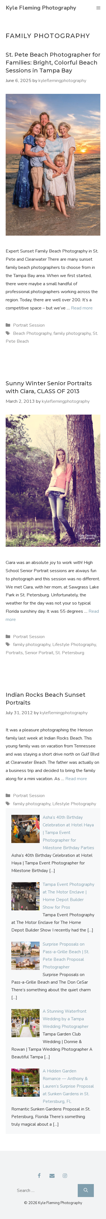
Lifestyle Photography (74, 644)
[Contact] (52, 1176)
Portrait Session (29, 325)
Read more (82, 308)
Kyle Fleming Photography (41, 8)
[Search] (86, 1190)
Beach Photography (32, 333)
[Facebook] (39, 1176)
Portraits (14, 653)
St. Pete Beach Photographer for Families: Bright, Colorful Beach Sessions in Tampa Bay (53, 62)
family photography (72, 333)
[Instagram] (64, 1176)
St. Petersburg (69, 653)
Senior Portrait (39, 653)
